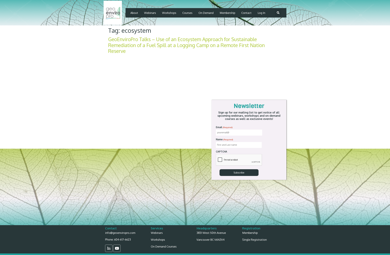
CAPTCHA (221, 151)
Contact (246, 12)
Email (224, 127)
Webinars (150, 12)
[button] (278, 13)
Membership (227, 12)
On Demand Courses (164, 246)
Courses (187, 12)
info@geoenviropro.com (120, 232)
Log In (261, 12)
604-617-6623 (122, 239)
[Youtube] (117, 248)
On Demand (206, 12)
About (134, 12)
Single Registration (254, 239)
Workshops (169, 12)
